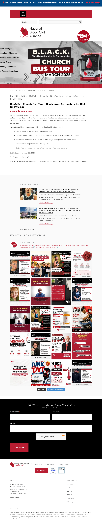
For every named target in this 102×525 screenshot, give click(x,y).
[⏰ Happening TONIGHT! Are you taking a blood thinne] (61, 346)
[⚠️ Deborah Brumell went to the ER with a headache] (41, 346)
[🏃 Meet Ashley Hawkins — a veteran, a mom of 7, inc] (61, 264)
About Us (38, 464)
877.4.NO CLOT (20, 486)
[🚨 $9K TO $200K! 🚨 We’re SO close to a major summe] (61, 373)
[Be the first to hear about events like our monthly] (61, 291)
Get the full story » (46, 203)
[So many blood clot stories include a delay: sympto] (82, 291)
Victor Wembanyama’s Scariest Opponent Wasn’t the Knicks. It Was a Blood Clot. (58, 190)
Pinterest (71, 498)
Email (13, 423)
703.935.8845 (19, 484)
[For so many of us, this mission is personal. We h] (41, 264)
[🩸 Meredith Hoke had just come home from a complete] (20, 264)
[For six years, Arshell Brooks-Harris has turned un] (82, 319)
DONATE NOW (93, 2)
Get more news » (27, 230)
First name (15, 412)
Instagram (72, 502)
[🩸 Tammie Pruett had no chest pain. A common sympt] (20, 291)
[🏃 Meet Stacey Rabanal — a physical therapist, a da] (41, 319)
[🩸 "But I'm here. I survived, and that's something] (82, 373)
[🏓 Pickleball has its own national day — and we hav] (41, 373)
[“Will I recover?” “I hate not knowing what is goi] (20, 346)
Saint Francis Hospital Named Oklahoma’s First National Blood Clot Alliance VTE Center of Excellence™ (60, 210)
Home (12, 90)
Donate (43, 470)
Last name (56, 412)
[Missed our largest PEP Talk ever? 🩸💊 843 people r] (61, 319)
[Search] (77, 22)
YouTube (71, 495)
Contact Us (50, 464)
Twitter (71, 484)
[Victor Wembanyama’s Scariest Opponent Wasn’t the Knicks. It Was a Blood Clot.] (28, 199)
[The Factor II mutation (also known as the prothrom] (82, 264)
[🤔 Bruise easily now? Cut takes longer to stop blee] (20, 373)
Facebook (72, 488)
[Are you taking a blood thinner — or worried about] (41, 291)
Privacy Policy (63, 464)
